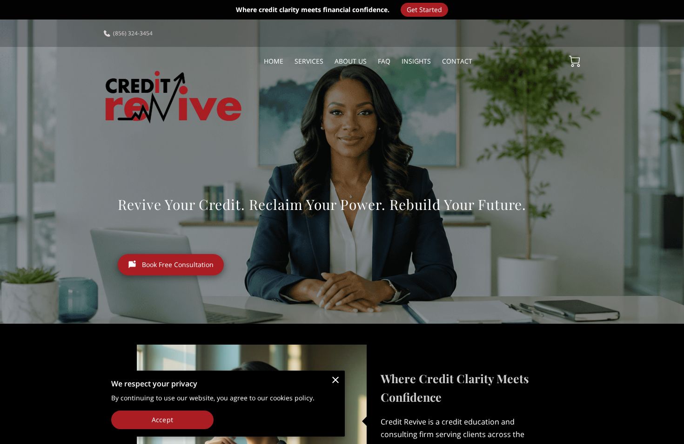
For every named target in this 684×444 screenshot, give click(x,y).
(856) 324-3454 (133, 33)
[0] (574, 61)
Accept (162, 419)
